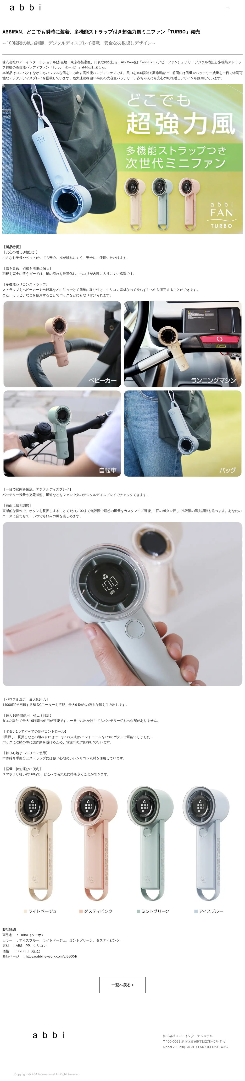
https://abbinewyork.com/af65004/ (51, 956)
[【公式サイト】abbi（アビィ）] (25, 7)
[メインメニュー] (227, 7)
